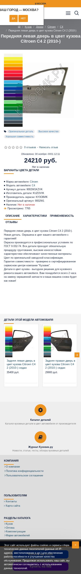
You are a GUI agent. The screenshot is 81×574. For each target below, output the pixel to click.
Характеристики (35, 215)
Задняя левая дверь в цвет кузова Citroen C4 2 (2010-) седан (21, 364)
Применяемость (62, 215)
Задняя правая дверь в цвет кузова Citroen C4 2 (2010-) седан (60, 364)
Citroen (52, 26)
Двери (39, 26)
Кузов (28, 26)
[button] (4, 354)
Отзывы (11, 222)
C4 (61, 26)
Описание (13, 215)
